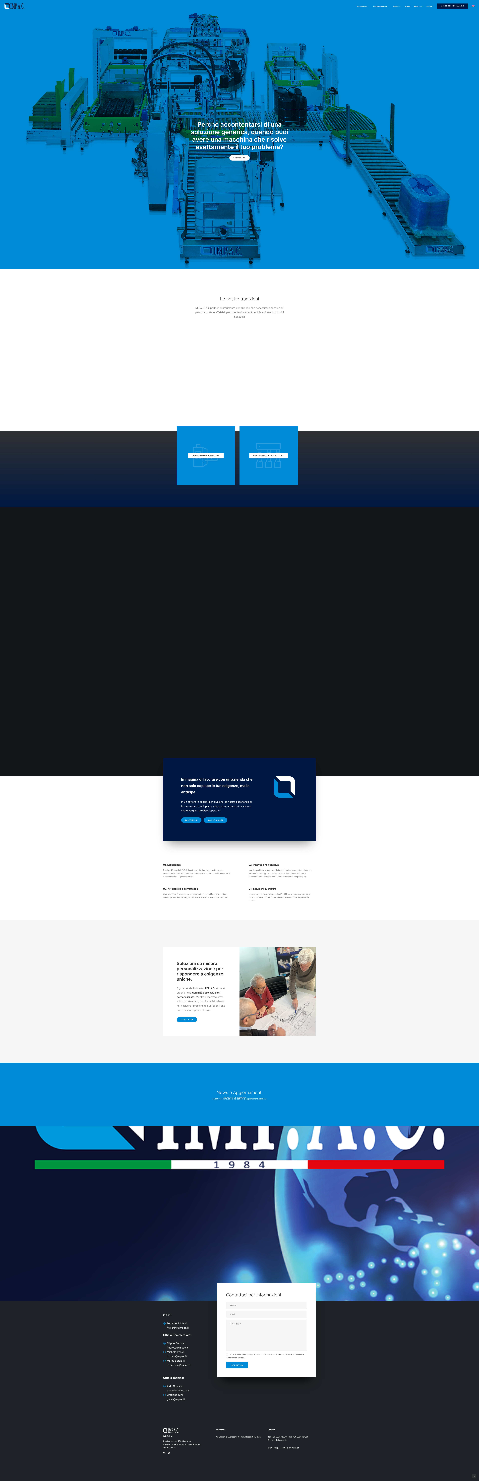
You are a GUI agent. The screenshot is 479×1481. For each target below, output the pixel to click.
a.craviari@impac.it (178, 1390)
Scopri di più (239, 158)
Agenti (407, 6)
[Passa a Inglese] (473, 6)
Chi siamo (397, 6)
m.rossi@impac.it (177, 1356)
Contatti (429, 6)
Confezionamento (380, 6)
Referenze (418, 6)
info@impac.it (281, 1440)
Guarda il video (215, 820)
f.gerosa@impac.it (177, 1347)
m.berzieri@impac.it (178, 1365)
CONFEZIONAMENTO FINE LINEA (206, 455)
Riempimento (362, 6)
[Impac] (14, 6)
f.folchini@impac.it (178, 1327)
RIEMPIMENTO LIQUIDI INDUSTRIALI (268, 455)
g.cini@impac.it (176, 1399)
